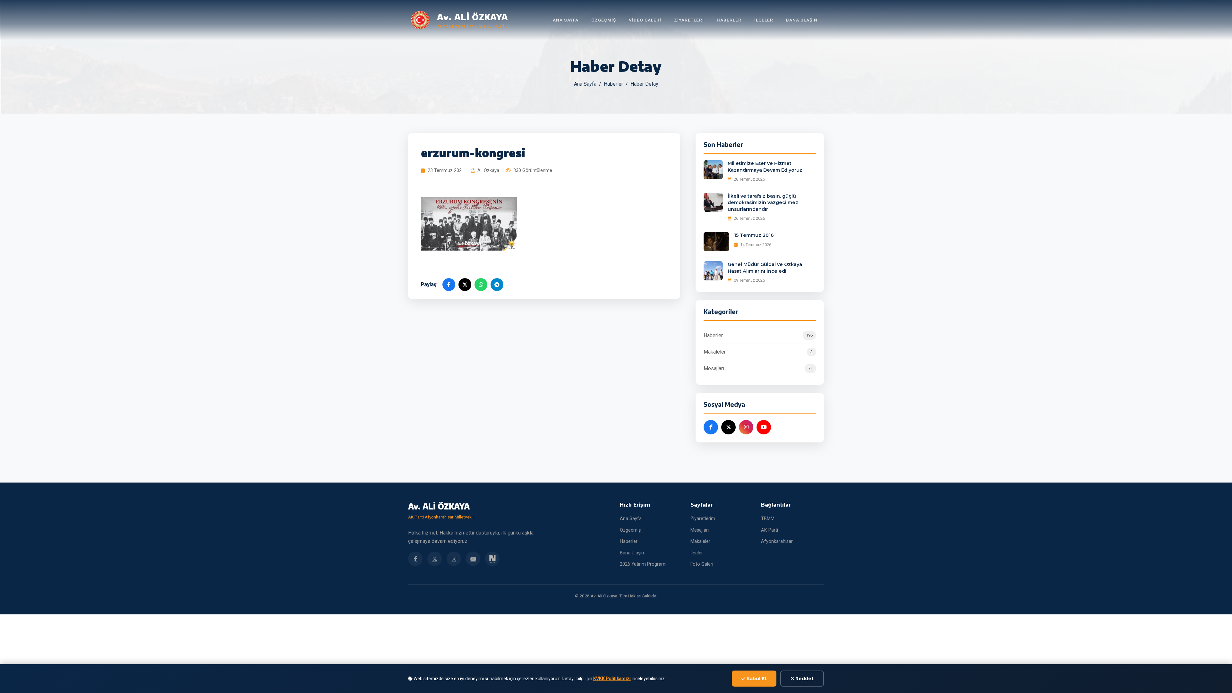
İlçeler (763, 19)
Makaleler (758, 352)
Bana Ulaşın (801, 19)
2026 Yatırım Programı (643, 564)
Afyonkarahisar (777, 541)
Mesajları (758, 368)
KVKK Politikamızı (612, 678)
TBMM (767, 518)
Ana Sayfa (565, 19)
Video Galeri (645, 19)
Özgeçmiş (603, 19)
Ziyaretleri (689, 19)
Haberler (729, 19)
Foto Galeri (701, 564)
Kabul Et (756, 678)
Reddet (804, 678)
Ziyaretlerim (702, 518)
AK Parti (769, 530)
